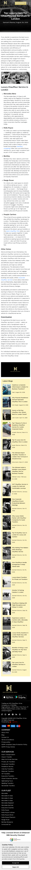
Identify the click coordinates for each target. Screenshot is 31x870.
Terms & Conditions (7, 739)
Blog (2, 735)
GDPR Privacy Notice (8, 747)
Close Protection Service (9, 778)
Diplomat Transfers (7, 771)
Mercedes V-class (7, 800)
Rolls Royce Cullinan (8, 812)
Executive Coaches (7, 807)
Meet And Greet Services (9, 759)
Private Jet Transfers (8, 761)
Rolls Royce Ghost (7, 815)
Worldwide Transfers (8, 785)
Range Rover (5, 819)
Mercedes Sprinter (7, 805)
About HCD (5, 732)
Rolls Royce (5, 810)
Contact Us (5, 737)
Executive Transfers (7, 776)
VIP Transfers (5, 773)
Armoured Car (6, 824)
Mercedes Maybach (7, 803)
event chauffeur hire (12, 231)
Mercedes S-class (7, 798)
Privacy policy (5, 742)
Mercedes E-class (7, 795)
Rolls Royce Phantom (8, 817)
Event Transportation (8, 754)
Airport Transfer (6, 757)
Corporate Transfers (8, 764)
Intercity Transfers (7, 769)
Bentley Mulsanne (7, 822)
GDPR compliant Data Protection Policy (14, 744)
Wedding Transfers (7, 783)
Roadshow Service (7, 766)
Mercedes (4, 793)
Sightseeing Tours (7, 781)
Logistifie (14, 722)
